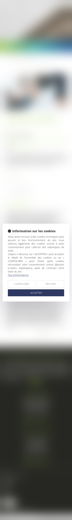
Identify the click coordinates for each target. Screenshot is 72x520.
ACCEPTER (36, 292)
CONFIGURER (21, 284)
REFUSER (51, 284)
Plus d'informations (18, 275)
